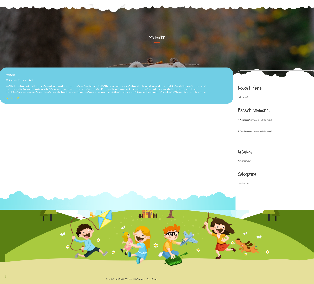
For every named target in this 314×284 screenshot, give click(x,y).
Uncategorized (244, 183)
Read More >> (12, 98)
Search (240, 69)
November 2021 (244, 160)
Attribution (10, 75)
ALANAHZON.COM (125, 279)
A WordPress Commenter (248, 131)
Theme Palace (152, 279)
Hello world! (243, 97)
